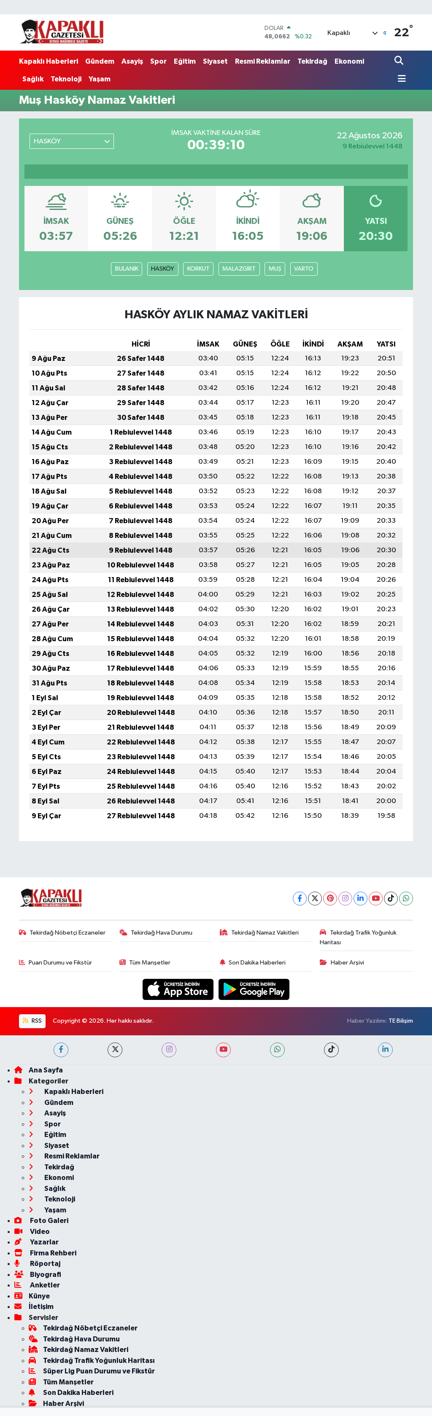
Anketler (44, 1285)
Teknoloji (66, 79)
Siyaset (215, 61)
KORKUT (198, 269)
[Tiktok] (391, 898)
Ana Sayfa (46, 1070)
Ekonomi (349, 61)
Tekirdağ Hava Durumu (161, 933)
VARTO (303, 269)
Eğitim (185, 61)
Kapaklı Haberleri (48, 61)
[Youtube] (376, 898)
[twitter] (115, 1050)
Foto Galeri (48, 1220)
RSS (36, 1021)
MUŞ (275, 269)
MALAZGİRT (239, 269)
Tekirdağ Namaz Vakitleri (265, 933)
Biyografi (45, 1274)
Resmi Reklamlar (262, 61)
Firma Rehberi (52, 1253)
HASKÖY (162, 269)
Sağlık (32, 79)
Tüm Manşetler (149, 962)
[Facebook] (300, 898)
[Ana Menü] (400, 79)
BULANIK (126, 269)
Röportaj (44, 1263)
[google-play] (254, 989)
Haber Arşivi (347, 962)
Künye (39, 1296)
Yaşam (100, 79)
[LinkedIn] (360, 898)
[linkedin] (385, 1050)
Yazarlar (44, 1242)
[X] (315, 898)
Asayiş (132, 61)
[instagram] (169, 1050)
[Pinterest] (330, 898)
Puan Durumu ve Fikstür (60, 962)
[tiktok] (331, 1050)
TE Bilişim (401, 1021)
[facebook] (61, 1050)
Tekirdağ (312, 61)
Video (39, 1231)
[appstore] (179, 989)
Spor (158, 61)
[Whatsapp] (406, 898)
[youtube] (223, 1050)
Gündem (99, 61)
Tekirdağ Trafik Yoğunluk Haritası (358, 937)
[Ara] (399, 61)
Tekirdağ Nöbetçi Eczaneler (67, 933)
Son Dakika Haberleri (257, 962)
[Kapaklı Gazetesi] (61, 32)
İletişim (41, 1306)
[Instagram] (345, 898)
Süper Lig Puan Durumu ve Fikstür (99, 1371)
